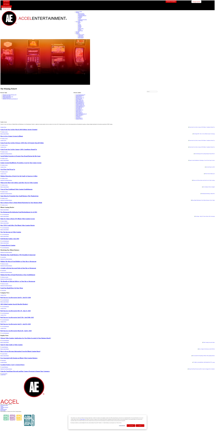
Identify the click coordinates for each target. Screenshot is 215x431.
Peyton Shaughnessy (80, 105)
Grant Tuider (79, 107)
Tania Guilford (79, 117)
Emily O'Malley (79, 99)
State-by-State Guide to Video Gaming (11, 344)
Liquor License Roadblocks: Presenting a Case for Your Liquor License (20, 162)
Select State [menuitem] (78, 21)
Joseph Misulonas (80, 103)
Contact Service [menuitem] (81, 36)
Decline (140, 425)
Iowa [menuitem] (79, 23)
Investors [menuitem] (77, 32)
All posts (2, 374)
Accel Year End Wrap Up (7, 169)
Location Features (7, 97)
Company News (7, 95)
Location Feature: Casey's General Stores (12, 364)
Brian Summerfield (80, 102)
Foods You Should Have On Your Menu (11, 288)
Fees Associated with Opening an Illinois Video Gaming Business (18, 358)
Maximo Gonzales (80, 97)
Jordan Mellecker (80, 106)
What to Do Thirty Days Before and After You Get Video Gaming (19, 182)
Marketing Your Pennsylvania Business (10, 98)
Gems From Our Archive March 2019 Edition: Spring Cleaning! (18, 129)
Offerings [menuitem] (77, 12)
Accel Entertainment (80, 94)
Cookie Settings (122, 425)
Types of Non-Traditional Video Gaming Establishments (16, 189)
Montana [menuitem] (79, 29)
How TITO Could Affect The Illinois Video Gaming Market (17, 225)
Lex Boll (78, 116)
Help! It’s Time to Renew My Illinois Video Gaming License (17, 218)
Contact (1, 408)
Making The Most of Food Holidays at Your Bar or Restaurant (18, 261)
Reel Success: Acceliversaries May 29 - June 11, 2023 (15, 310)
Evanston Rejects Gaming (7, 245)
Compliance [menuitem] (80, 16)
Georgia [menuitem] (79, 24)
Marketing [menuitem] (80, 17)
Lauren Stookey (79, 109)
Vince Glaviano (79, 112)
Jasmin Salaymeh (79, 114)
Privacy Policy (82, 419)
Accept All (131, 425)
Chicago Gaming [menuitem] (79, 11)
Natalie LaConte (79, 100)
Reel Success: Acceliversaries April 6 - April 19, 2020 (15, 297)
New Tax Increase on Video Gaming (10, 232)
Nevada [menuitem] (79, 27)
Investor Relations (3, 409)
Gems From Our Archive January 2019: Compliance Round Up (18, 149)
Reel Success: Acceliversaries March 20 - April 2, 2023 (16, 330)
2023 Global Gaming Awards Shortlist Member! (14, 304)
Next (5, 374)
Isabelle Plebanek (80, 95)
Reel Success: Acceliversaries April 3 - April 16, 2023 (15, 324)
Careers (1, 406)
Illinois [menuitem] (79, 22)
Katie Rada (79, 96)
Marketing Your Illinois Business (9, 94)
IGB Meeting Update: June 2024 (9, 238)
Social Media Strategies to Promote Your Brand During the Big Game (20, 156)
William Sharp (79, 111)
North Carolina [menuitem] (80, 28)
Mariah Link (79, 115)
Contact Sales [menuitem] (80, 35)
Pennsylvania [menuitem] (80, 30)
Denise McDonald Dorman (81, 113)
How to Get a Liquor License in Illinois (11, 136)
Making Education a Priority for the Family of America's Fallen (18, 176)
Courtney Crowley (80, 104)
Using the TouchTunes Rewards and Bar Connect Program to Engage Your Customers (25, 371)
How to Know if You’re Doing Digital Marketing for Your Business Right (21, 202)
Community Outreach (4, 407)
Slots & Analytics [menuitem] (81, 13)
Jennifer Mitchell (79, 101)
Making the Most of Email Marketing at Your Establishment (17, 274)
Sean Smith (79, 108)
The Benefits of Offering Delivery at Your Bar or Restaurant (17, 281)
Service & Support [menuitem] (81, 14)
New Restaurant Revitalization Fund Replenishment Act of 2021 (18, 212)
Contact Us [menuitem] (78, 33)
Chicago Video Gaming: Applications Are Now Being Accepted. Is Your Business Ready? (25, 338)
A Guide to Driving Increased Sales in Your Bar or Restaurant (18, 268)
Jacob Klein (79, 98)
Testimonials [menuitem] (80, 20)
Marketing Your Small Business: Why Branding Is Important (17, 255)
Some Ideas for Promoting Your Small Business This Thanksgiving (19, 196)
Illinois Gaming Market (8, 96)
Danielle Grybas (79, 118)
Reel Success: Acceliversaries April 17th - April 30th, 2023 (17, 317)
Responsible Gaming (4, 405)
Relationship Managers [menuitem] (82, 15)
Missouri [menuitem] (79, 25)
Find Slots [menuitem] (77, 31)
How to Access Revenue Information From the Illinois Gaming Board (20, 351)
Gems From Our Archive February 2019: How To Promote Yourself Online (22, 143)
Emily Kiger (78, 110)
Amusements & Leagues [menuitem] (82, 19)
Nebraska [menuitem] (79, 26)
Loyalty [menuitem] (79, 18)
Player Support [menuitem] (80, 37)
